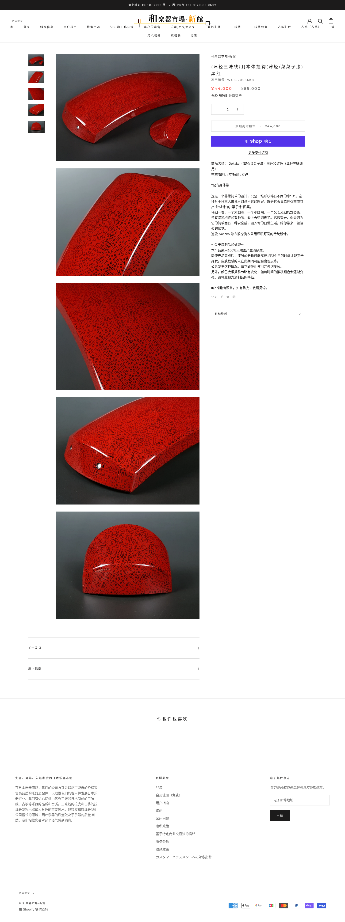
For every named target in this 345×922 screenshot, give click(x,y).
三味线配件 (212, 27)
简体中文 (17, 21)
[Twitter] (227, 297)
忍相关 (176, 35)
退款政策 (162, 849)
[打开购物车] (331, 20)
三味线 (236, 27)
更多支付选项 (258, 152)
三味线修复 (259, 27)
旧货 (194, 35)
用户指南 (70, 27)
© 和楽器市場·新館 (32, 903)
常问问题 (162, 818)
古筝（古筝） (311, 27)
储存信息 (47, 27)
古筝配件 (284, 27)
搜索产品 (93, 27)
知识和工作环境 (122, 27)
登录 (26, 27)
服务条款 (162, 841)
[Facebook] (221, 297)
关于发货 (35, 648)
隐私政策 (162, 826)
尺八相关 (154, 35)
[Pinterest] (234, 297)
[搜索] (320, 20)
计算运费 (235, 95)
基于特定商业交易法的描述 (175, 834)
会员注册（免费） (169, 795)
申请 (280, 816)
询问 (159, 810)
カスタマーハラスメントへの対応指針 (184, 857)
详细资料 (221, 313)
